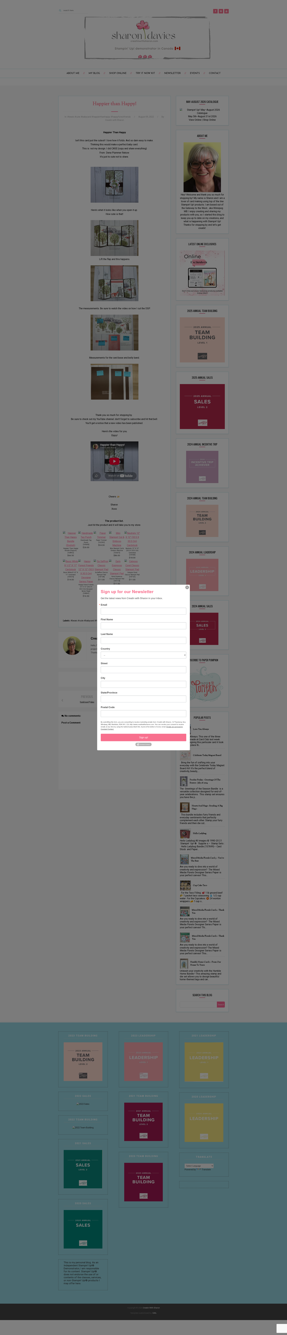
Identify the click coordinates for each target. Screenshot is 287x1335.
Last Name (107, 634)
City (103, 678)
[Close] (187, 587)
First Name (107, 619)
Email (104, 605)
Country (105, 648)
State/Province (109, 692)
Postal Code (108, 707)
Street (104, 663)
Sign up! (143, 737)
